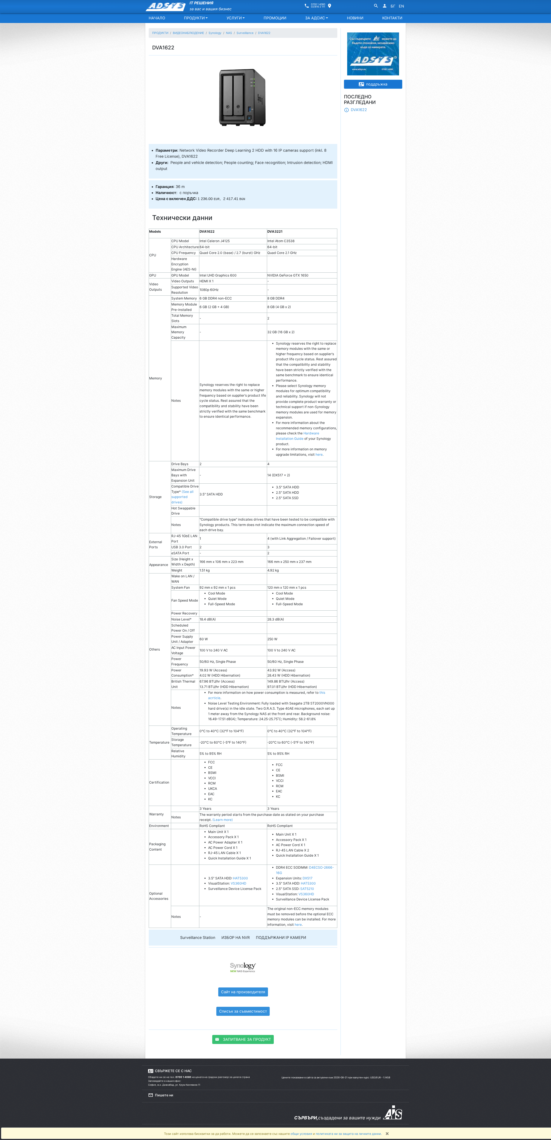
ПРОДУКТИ (194, 18)
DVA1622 (355, 110)
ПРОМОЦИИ (275, 18)
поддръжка (373, 84)
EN (401, 6)
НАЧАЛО (157, 18)
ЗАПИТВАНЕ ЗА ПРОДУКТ (243, 1039)
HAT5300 (240, 878)
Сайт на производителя (243, 992)
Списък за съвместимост (243, 1011)
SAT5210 (307, 889)
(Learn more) (222, 820)
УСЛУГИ (234, 18)
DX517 (308, 878)
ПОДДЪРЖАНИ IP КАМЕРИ (281, 937)
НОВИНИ (355, 18)
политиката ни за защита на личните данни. (349, 1133)
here (319, 454)
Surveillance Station (197, 937)
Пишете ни (160, 1095)
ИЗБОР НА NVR (235, 937)
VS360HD (238, 883)
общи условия (302, 1133)
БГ (393, 6)
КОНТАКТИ (392, 18)
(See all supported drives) (182, 497)
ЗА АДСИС (315, 18)
